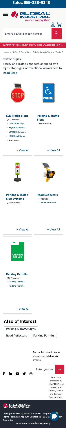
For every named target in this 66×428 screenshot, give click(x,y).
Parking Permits (43, 335)
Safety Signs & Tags (42, 52)
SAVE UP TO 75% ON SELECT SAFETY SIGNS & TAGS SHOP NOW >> (33, 45)
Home (6, 52)
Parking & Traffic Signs (21, 329)
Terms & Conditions (25, 423)
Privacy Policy (56, 390)
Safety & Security (20, 52)
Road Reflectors (16, 335)
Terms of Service (55, 395)
